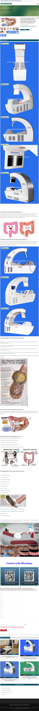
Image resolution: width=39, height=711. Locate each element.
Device (8, 707)
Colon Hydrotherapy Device (32, 25)
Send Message (3, 630)
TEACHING (3, 694)
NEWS (11, 707)
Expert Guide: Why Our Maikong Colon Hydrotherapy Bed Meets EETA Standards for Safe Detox (29, 677)
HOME (2, 707)
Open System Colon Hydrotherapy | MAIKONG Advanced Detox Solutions (9, 680)
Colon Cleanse (24, 707)
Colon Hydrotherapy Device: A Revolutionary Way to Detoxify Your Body (12, 511)
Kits (13, 707)
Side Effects (36, 707)
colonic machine (32, 26)
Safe (11, 708)
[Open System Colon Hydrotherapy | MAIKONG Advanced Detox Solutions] (9, 676)
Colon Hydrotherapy (18, 707)
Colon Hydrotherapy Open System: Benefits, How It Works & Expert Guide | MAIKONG (29, 658)
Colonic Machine (3, 513)
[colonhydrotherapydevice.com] (6, 4)
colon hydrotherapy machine (25, 26)
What (28, 707)
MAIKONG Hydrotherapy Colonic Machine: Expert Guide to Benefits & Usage (9, 657)
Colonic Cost (23, 708)
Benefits (33, 707)
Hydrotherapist (17, 708)
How (30, 707)
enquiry (25, 29)
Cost (14, 708)
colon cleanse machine (35, 11)
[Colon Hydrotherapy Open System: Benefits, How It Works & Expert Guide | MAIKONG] (29, 654)
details (4, 654)
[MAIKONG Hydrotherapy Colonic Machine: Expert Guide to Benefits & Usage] (9, 653)
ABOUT (5, 707)
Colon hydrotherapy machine (5, 515)
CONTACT (27, 708)
